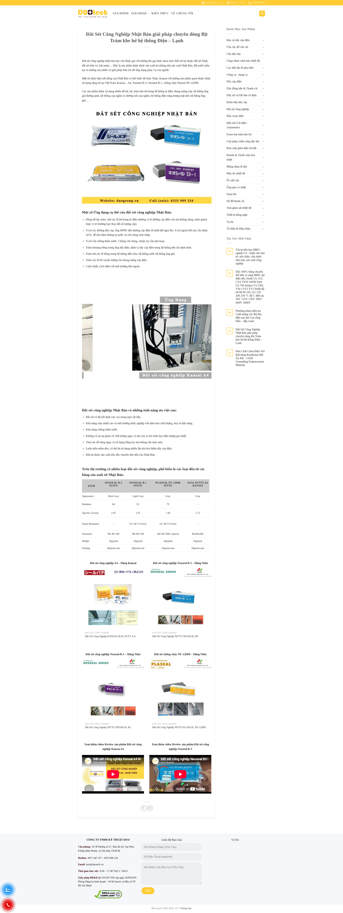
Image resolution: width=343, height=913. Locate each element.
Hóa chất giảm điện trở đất (241, 148)
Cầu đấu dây (234, 53)
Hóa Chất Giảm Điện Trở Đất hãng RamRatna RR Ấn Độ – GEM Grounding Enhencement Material (250, 358)
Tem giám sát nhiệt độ (239, 207)
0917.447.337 (95, 858)
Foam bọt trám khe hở (239, 134)
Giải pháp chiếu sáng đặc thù (243, 141)
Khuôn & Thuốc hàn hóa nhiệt (241, 157)
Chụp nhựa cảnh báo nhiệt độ (243, 60)
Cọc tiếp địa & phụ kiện (240, 67)
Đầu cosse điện (235, 115)
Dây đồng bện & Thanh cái (242, 88)
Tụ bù (230, 221)
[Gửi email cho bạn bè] (150, 808)
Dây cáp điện (234, 81)
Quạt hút (231, 194)
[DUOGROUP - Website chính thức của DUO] (92, 13)
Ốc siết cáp (233, 180)
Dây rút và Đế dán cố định (242, 95)
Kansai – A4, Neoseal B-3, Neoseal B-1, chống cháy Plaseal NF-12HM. (158, 82)
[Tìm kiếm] (262, 13)
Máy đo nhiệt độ (236, 173)
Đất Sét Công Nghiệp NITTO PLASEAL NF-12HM (178, 727)
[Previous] (87, 337)
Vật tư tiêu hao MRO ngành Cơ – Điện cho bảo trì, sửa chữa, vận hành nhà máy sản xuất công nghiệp (250, 256)
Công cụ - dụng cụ (237, 74)
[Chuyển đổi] (263, 40)
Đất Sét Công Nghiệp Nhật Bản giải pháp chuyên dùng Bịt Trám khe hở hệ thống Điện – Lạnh (249, 336)
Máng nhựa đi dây (237, 166)
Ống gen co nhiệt (236, 187)
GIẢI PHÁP (139, 13)
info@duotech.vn (94, 864)
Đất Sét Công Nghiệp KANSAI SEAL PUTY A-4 (110, 636)
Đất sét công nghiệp (238, 109)
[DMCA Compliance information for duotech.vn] (108, 894)
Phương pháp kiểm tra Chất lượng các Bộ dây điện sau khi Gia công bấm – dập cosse (249, 316)
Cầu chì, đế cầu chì (237, 46)
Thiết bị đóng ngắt (237, 214)
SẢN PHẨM (121, 13)
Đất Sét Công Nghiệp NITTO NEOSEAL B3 (175, 636)
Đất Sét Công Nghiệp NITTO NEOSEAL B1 (108, 727)
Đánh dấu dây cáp (237, 102)
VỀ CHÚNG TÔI (182, 13)
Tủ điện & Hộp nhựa (238, 228)
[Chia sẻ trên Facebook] (143, 808)
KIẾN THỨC (160, 13)
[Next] (205, 337)
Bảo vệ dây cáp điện (238, 40)
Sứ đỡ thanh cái (235, 201)
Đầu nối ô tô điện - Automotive (237, 125)
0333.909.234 (111, 858)
